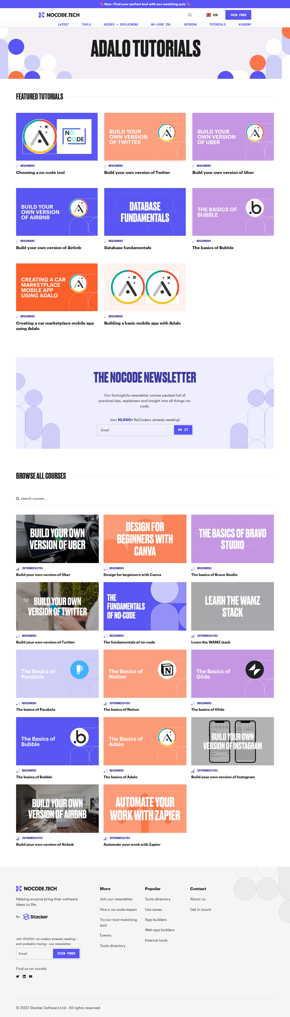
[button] (212, 14)
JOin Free (238, 15)
